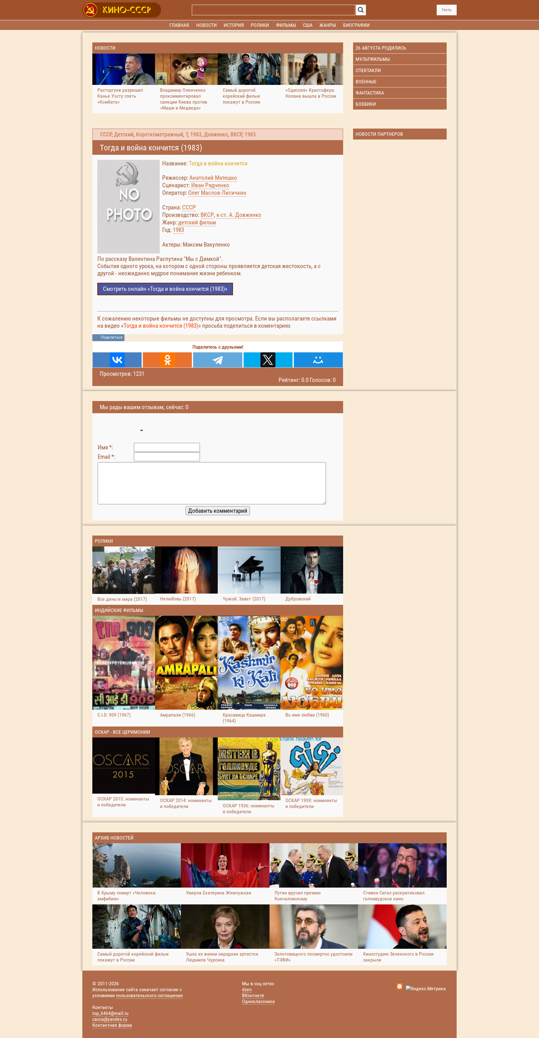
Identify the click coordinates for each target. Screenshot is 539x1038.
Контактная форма (112, 1025)
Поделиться (112, 337)
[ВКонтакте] (117, 359)
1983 (196, 134)
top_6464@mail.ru (110, 1013)
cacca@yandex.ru (109, 1019)
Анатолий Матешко (213, 177)
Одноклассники (258, 1001)
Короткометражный (159, 134)
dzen (247, 989)
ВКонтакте (253, 995)
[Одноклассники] (167, 359)
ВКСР (236, 134)
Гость (446, 9)
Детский (124, 134)
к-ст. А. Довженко (238, 214)
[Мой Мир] (318, 359)
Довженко (216, 134)
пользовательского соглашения (149, 995)
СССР (106, 134)
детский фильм (197, 222)
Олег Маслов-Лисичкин (217, 192)
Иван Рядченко (210, 185)
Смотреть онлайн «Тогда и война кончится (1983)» (165, 288)
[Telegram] (217, 359)
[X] (268, 359)
